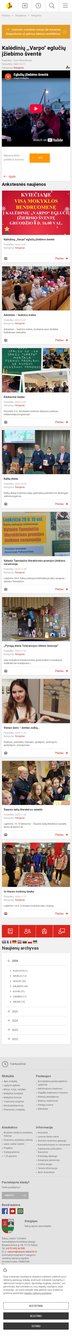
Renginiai (36, 15)
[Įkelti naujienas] (25, 5)
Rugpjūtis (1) (20, 971)
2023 (15, 1029)
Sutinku (36, 1326)
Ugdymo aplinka (12, 1085)
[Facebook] (5, 1211)
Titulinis (6, 15)
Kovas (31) (19, 991)
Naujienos (21, 15)
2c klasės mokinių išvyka (19, 891)
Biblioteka (43, 1109)
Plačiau (59, 258)
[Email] (20, 1211)
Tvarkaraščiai (17, 1064)
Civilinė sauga (45, 1164)
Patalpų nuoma (45, 1105)
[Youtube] (13, 1211)
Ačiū (37, 158)
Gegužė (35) (19, 981)
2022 (15, 1039)
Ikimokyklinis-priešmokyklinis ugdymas (52, 1083)
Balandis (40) (20, 986)
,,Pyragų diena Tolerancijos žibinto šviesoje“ (31, 645)
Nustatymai (36, 1305)
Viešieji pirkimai (12, 1152)
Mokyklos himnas (13, 1097)
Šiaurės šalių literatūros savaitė (23, 809)
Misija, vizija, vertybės (15, 1089)
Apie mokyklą (10, 1081)
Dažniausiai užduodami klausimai (50, 1150)
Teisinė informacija (47, 1168)
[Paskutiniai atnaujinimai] (38, 5)
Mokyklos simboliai (13, 1093)
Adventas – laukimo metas (20, 315)
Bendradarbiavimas (14, 1105)
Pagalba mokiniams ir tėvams (53, 1092)
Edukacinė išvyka (14, 396)
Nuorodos (43, 1132)
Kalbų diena (11, 478)
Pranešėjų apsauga (47, 1156)
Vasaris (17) (20, 996)
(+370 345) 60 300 (15, 1248)
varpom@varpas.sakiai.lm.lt (22, 1251)
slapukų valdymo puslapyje (38, 1293)
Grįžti (12, 176)
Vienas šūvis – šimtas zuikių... (22, 727)
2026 (15, 960)
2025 (15, 1011)
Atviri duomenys (46, 1172)
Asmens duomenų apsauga (52, 1140)
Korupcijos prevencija (49, 1160)
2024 (15, 1020)
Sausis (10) (19, 1001)
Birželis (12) (20, 976)
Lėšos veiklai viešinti (14, 1144)
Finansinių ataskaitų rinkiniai (18, 1140)
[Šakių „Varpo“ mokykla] (9, 5)
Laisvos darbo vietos (48, 1136)
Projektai (8, 1148)
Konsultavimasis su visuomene (54, 1144)
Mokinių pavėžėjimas (48, 1097)
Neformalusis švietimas (50, 1088)
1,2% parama (10, 1156)
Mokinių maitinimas (48, 1101)
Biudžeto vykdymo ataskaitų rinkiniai (18, 1134)
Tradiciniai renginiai (14, 1101)
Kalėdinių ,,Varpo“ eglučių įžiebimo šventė (29, 239)
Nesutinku (36, 1316)
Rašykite (9, 1195)
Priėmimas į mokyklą (14, 1109)
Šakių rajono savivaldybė (38, 1226)
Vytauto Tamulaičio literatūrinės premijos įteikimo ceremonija (34, 562)
